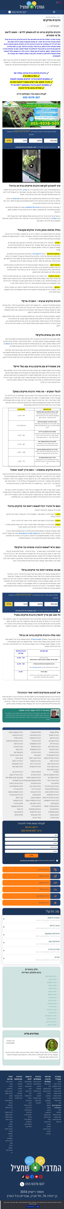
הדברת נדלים (54, 744)
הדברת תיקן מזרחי (53, 755)
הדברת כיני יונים (35, 764)
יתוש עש (38, 1103)
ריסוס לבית (58, 1089)
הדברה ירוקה (57, 1084)
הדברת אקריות (36, 783)
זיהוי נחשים (44, 882)
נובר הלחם (19, 798)
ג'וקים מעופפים (53, 812)
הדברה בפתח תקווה (50, 976)
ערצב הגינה (19, 758)
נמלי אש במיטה (36, 815)
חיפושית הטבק (36, 798)
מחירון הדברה (43, 869)
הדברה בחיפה (52, 979)
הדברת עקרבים (54, 741)
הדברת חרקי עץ (17, 772)
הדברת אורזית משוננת (51, 800)
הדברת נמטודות (18, 780)
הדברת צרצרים (36, 775)
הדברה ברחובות (52, 1025)
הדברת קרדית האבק (16, 775)
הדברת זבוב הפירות (16, 755)
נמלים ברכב (55, 783)
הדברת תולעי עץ (53, 777)
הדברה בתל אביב (51, 1010)
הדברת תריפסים (35, 812)
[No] (62, 1205)
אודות (57, 957)
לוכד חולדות (18, 1098)
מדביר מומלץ (57, 1093)
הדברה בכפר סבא (51, 1022)
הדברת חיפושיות (35, 767)
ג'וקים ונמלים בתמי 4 (52, 789)
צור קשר (58, 1122)
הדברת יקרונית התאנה (51, 758)
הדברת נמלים (18, 738)
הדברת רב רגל (36, 789)
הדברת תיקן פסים (53, 795)
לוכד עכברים (18, 1096)
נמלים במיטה (18, 815)
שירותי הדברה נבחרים (48, 1079)
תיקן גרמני (37, 755)
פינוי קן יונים (28, 1105)
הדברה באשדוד (52, 994)
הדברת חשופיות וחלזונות (14, 741)
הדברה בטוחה (57, 1096)
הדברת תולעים (36, 747)
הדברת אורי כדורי (53, 780)
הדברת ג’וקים (47, 1091)
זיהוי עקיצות (44, 902)
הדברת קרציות (54, 752)
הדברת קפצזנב (18, 800)
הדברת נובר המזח (35, 758)
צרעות (8, 344)
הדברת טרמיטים (17, 735)
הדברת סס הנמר (17, 767)
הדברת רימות (54, 761)
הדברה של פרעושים (33, 207)
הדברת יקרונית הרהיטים (51, 798)
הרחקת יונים (29, 1078)
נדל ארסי (20, 809)
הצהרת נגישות (54, 917)
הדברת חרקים (54, 749)
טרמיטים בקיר (54, 809)
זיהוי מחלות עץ (42, 896)
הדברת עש (19, 749)
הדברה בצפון (8, 1115)
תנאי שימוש (57, 1117)
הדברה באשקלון (51, 982)
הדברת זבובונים (36, 792)
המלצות (59, 1112)
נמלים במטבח (54, 732)
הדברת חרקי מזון (53, 764)
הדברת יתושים (54, 735)
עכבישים (16, 198)
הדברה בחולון (52, 1013)
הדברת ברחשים (35, 761)
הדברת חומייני (36, 741)
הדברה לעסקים (56, 1086)
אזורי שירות (9, 1078)
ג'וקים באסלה (54, 815)
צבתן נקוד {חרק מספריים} (14, 777)
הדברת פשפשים (35, 744)
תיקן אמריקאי (18, 752)
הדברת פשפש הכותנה (15, 792)
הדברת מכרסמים (18, 1078)
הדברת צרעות (18, 744)
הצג (49, 26)
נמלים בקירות (18, 803)
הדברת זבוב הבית (53, 767)
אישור (37, 1206)
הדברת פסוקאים (17, 764)
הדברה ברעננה (52, 991)
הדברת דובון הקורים (16, 795)
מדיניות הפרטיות (24, 860)
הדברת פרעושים (35, 738)
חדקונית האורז (36, 772)
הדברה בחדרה (52, 1007)
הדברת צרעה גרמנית (16, 783)
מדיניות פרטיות (56, 1119)
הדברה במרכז (52, 998)
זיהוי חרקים (44, 876)
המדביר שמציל (58, 1078)
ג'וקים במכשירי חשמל (51, 806)
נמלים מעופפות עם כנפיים (32, 780)
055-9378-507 (19, 12)
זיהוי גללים (44, 889)
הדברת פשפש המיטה (16, 732)
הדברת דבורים (36, 752)
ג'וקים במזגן (55, 803)
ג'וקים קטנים (36, 795)
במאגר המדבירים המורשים (28, 533)
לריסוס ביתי (36, 254)
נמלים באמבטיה (35, 732)
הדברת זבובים (18, 747)
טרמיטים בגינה (36, 806)
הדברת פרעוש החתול (34, 777)
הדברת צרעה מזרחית (52, 786)
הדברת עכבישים (35, 735)
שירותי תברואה (56, 1098)
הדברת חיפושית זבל (16, 786)
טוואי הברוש (37, 818)
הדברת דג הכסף (17, 761)
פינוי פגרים (47, 1122)
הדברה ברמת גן (52, 985)
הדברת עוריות (18, 789)
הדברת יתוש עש (35, 803)
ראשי (58, 17)
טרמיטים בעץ (54, 941)
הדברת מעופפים (35, 749)
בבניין (25, 190)
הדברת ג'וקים (54, 738)
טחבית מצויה (54, 818)
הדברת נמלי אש (53, 747)
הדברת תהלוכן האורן (52, 792)
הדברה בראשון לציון (50, 1016)
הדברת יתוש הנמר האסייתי (53, 770)
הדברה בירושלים (51, 1019)
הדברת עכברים (37, 667)
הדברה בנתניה (52, 988)
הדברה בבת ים (52, 1001)
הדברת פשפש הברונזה (51, 775)
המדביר (53, 218)
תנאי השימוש (33, 860)
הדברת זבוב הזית (35, 786)
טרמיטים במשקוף (52, 933)
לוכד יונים (29, 1108)
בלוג (59, 1110)
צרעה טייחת (55, 925)
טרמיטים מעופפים (35, 809)
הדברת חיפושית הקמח (33, 800)
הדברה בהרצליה (52, 1004)
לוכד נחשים (47, 1115)
